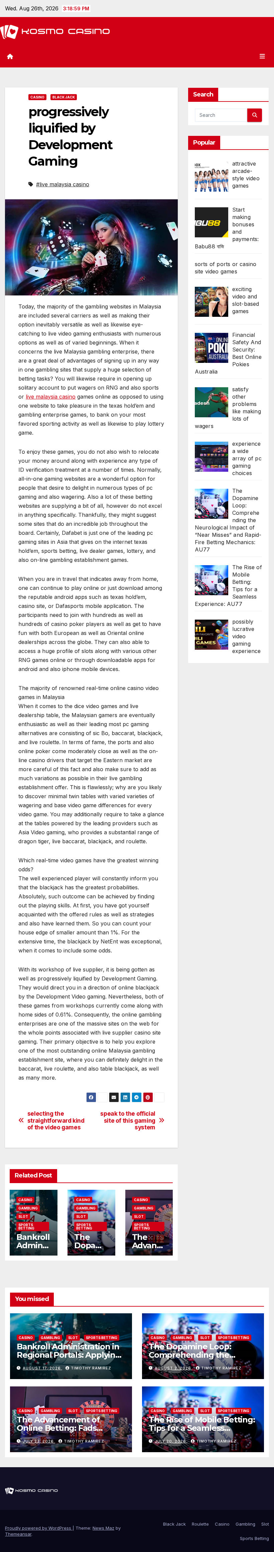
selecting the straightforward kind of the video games (56, 1120)
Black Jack (63, 97)
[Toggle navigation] (262, 56)
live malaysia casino (51, 396)
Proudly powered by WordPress (39, 1528)
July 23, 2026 (39, 1441)
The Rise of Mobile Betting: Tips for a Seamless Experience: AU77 (202, 1428)
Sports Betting (26, 1226)
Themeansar (18, 1534)
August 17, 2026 (42, 1368)
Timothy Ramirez (91, 1368)
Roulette (200, 1524)
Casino (37, 97)
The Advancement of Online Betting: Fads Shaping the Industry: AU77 (70, 1428)
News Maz (103, 1528)
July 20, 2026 (171, 1441)
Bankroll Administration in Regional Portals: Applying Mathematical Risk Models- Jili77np (70, 1359)
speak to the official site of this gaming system (127, 1120)
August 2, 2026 (173, 1368)
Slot (23, 1216)
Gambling (28, 1208)
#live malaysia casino (62, 184)
